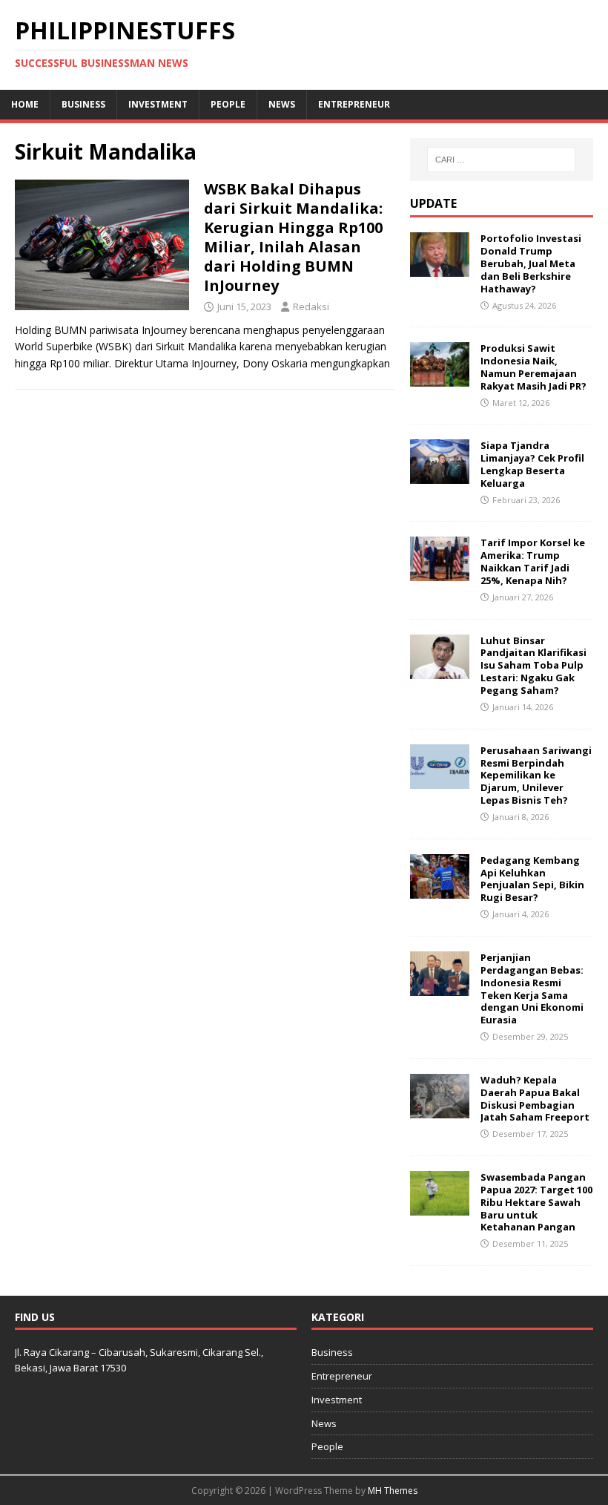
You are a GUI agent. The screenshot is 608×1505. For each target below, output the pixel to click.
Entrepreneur (354, 104)
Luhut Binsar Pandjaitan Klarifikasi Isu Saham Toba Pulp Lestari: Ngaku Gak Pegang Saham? (533, 666)
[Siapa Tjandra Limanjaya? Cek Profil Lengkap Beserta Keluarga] (439, 475)
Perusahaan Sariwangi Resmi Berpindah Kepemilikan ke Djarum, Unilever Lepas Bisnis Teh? (536, 775)
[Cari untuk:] (501, 159)
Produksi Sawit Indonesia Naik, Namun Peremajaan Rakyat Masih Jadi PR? (533, 367)
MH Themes (392, 1490)
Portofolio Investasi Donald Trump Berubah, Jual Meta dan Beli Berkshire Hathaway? (530, 263)
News (281, 104)
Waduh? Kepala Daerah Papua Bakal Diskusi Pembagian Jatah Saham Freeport (534, 1098)
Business (83, 104)
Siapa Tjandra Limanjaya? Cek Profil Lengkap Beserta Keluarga (532, 464)
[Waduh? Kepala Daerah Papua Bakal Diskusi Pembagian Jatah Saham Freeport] (439, 1109)
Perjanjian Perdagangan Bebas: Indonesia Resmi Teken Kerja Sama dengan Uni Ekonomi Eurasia (532, 988)
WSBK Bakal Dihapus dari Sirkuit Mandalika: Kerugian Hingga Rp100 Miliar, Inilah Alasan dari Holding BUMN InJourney (293, 237)
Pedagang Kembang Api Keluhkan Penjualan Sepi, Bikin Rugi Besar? (532, 879)
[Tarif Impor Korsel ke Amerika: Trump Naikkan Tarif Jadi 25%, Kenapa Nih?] (439, 572)
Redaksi (311, 306)
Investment (158, 104)
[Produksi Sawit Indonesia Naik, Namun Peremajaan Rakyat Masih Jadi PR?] (439, 378)
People (228, 104)
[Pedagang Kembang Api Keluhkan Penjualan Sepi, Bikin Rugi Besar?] (439, 889)
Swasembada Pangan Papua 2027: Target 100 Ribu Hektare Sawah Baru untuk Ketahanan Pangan (536, 1202)
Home (25, 104)
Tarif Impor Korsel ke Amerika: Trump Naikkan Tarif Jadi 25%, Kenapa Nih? (532, 561)
